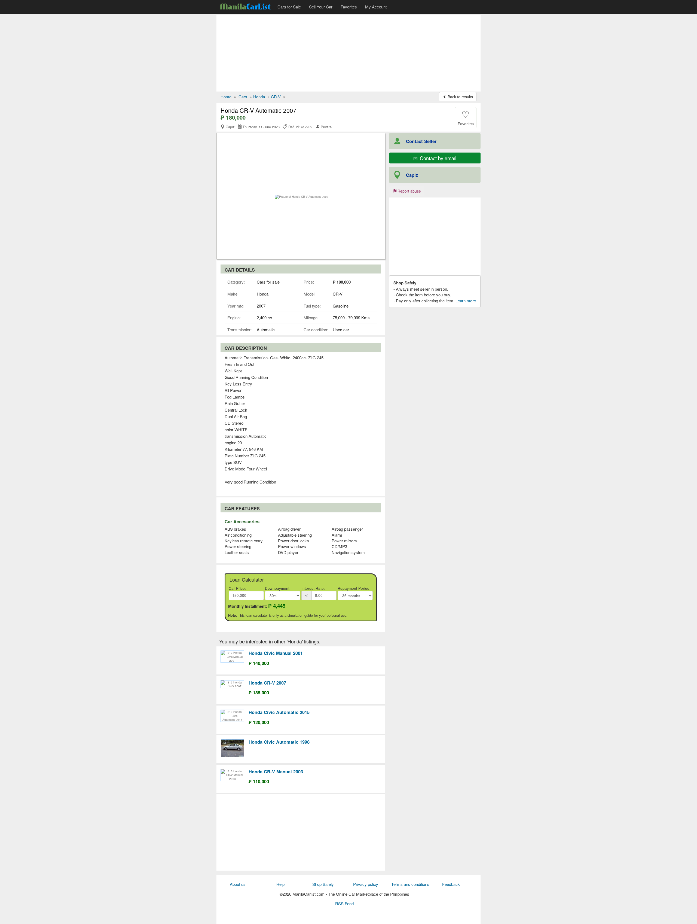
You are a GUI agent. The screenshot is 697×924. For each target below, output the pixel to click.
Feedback (451, 884)
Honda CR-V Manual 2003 (276, 771)
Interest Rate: (313, 588)
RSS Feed (344, 903)
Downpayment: (278, 588)
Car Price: (237, 588)
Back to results (460, 96)
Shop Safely (323, 884)
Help (280, 884)
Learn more (466, 300)
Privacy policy (365, 884)
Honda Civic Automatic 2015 (279, 712)
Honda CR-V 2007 (267, 682)
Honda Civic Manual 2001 (276, 653)
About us (238, 884)
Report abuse (408, 191)
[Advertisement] (348, 53)
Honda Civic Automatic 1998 (279, 741)
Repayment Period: (354, 588)
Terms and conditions (410, 884)
